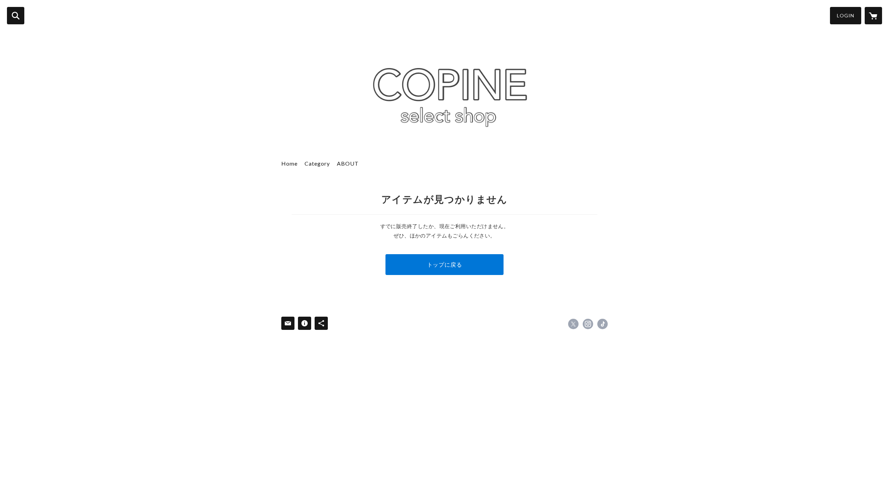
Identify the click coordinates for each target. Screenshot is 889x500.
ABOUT (348, 163)
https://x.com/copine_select (573, 324)
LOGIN (845, 15)
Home (289, 163)
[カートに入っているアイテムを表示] (873, 15)
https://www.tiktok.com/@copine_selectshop (602, 324)
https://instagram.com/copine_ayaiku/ (588, 324)
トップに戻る (444, 264)
